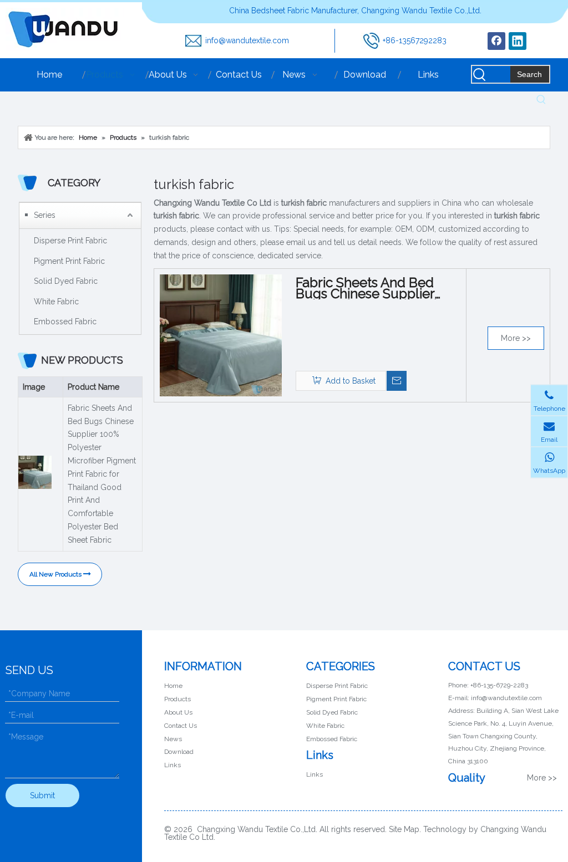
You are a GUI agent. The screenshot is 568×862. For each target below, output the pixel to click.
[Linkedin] (517, 41)
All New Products (56, 574)
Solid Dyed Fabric (66, 281)
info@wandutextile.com (247, 40)
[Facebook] (496, 41)
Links (172, 765)
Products (177, 699)
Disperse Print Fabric (70, 240)
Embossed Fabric (65, 321)
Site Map (404, 829)
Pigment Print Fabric (69, 261)
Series (44, 215)
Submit (42, 795)
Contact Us (180, 726)
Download (179, 752)
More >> (516, 338)
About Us (178, 712)
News (173, 739)
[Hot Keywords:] (541, 99)
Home (173, 686)
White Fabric (56, 301)
